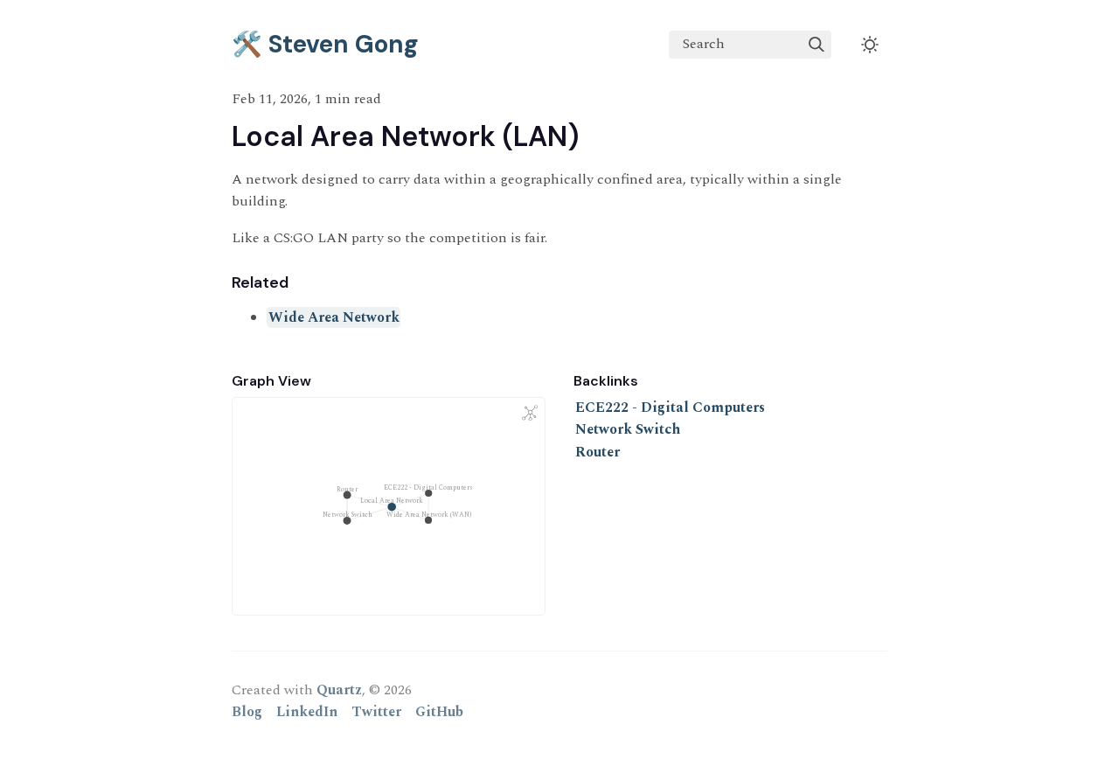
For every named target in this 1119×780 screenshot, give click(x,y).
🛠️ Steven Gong (325, 44)
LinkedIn (306, 711)
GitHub (439, 711)
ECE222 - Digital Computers (670, 407)
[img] (816, 44)
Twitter (376, 711)
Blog (247, 711)
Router (597, 452)
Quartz (339, 689)
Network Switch (627, 429)
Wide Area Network (334, 317)
